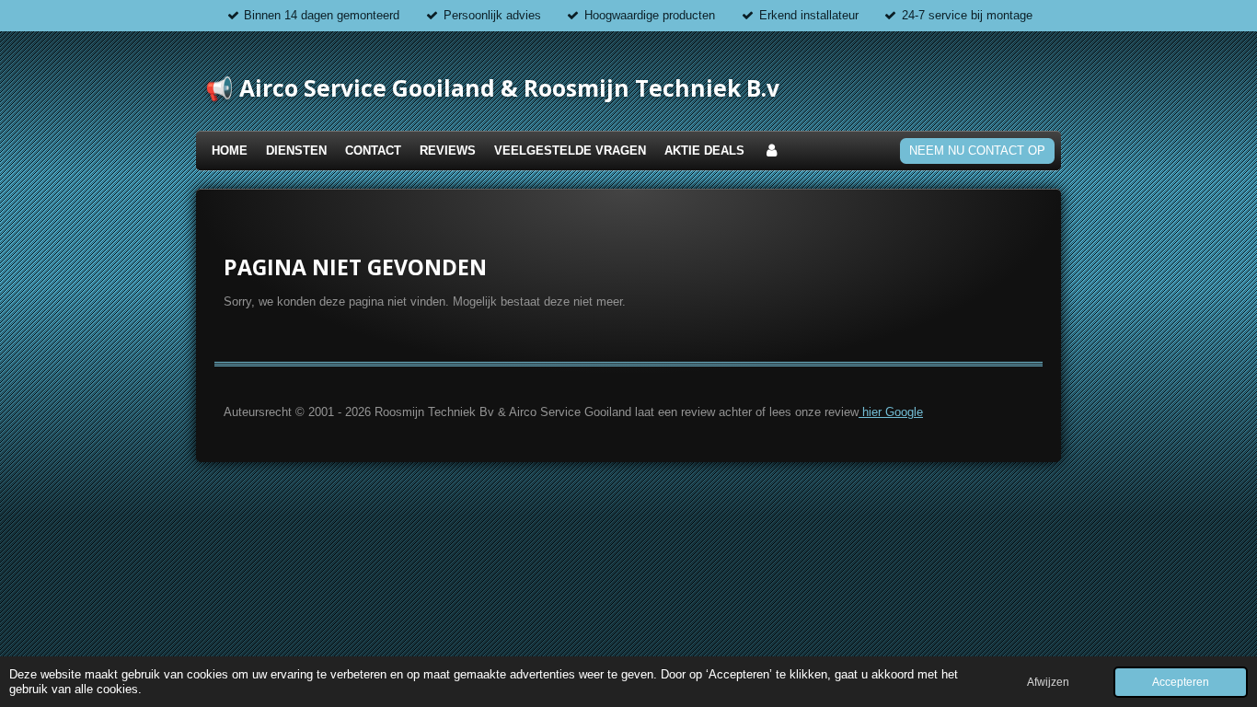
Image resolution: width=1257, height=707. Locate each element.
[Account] (771, 151)
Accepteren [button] (1180, 682)
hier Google (891, 412)
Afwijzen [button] (1048, 682)
